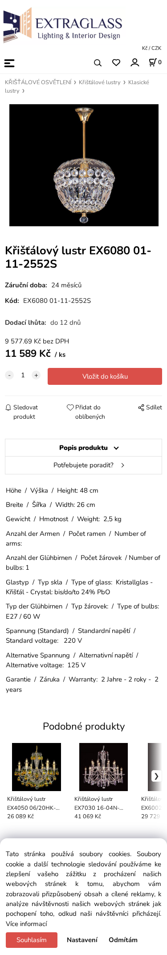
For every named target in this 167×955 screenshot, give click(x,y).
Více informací (26, 923)
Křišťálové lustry (100, 82)
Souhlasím (31, 939)
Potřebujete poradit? (83, 465)
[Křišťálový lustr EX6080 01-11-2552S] (83, 165)
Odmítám (123, 939)
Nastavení (82, 939)
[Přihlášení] (134, 62)
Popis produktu (83, 447)
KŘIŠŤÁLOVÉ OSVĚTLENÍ (38, 82)
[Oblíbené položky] (116, 63)
